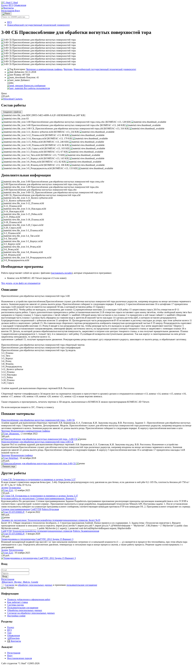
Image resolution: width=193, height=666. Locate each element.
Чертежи (67, 69)
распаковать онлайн (61, 273)
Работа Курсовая (50, 509)
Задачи (4, 487)
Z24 (10, 490)
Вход (17, 10)
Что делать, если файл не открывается (20, 283)
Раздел (4, 5)
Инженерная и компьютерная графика (30, 431)
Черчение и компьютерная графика (44, 69)
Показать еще (8, 466)
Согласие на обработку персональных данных (31, 613)
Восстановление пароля (19, 658)
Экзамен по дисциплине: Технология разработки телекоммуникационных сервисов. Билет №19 (50, 520)
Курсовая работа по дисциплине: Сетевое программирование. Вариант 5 (38, 498)
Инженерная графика (22, 455)
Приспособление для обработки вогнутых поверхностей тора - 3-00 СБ (38, 420)
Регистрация (8, 10)
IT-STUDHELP (16, 512)
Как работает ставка (17, 602)
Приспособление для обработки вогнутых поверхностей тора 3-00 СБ (37, 441)
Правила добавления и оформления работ (28, 599)
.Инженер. (14, 433)
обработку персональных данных (35, 585)
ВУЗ (11, 5)
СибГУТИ (36, 509)
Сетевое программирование (15, 509)
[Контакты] (7, 8)
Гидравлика (15, 487)
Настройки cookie (16, 615)
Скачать (18, 99)
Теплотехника (16, 550)
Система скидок (15, 605)
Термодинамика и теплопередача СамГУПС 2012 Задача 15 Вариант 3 (37, 539)
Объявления (20, 5)
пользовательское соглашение (81, 585)
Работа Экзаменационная (86, 531)
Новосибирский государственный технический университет (38, 25)
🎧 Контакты (14, 641)
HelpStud (13, 458)
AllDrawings (13, 638)
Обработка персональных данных (24, 610)
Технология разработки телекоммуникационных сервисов (42, 531)
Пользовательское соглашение (22, 607)
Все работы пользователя (36, 88)
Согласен (9, 585)
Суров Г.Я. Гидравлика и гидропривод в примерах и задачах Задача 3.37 (38, 479)
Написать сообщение (34, 85)
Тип (9, 632)
